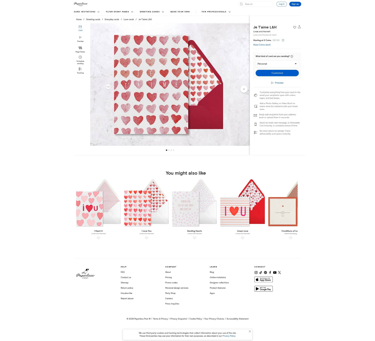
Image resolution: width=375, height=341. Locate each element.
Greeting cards (150, 12)
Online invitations (218, 277)
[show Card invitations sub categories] (98, 12)
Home (79, 19)
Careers (169, 298)
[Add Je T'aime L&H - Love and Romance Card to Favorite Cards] (294, 27)
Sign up (295, 4)
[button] (291, 56)
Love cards (129, 19)
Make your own (180, 12)
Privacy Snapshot (178, 319)
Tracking (80, 73)
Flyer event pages (117, 12)
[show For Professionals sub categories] (229, 12)
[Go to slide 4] (171, 150)
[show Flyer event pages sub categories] (132, 12)
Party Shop (170, 293)
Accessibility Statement (238, 319)
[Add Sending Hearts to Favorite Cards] (194, 238)
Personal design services (176, 288)
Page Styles (80, 52)
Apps (212, 293)
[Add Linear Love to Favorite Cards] (242, 238)
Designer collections (219, 282)
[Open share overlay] (299, 27)
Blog (212, 272)
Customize (277, 73)
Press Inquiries (172, 304)
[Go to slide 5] (173, 150)
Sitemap (124, 282)
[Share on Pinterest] (265, 272)
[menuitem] (87, 12)
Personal (262, 63)
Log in (281, 4)
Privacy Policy (229, 336)
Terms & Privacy (160, 319)
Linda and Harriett (261, 31)
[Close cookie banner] (250, 331)
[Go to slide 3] (168, 150)
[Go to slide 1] (166, 150)
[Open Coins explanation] (283, 40)
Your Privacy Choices (214, 319)
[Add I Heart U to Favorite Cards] (98, 238)
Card (80, 30)
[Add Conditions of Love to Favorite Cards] (290, 238)
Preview (80, 41)
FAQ (123, 272)
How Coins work (262, 44)
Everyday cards (112, 19)
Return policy (127, 288)
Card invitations (85, 12)
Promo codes (171, 282)
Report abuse (127, 298)
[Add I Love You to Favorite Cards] (146, 238)
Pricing (168, 277)
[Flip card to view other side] (110, 86)
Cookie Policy (195, 319)
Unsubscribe (126, 293)
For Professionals (214, 12)
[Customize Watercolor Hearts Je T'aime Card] (170, 84)
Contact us (126, 277)
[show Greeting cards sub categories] (163, 12)
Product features (218, 288)
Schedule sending (80, 62)
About (168, 272)
